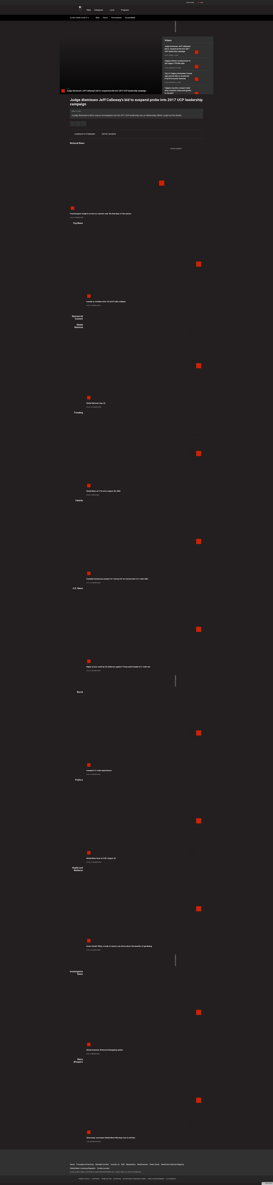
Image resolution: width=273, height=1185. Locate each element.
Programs (125, 10)
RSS (122, 1164)
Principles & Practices (85, 1164)
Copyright (96, 1179)
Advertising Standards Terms (134, 1179)
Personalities (116, 18)
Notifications (142, 1164)
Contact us (115, 1164)
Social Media (130, 18)
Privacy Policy (84, 1179)
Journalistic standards (84, 134)
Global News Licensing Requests (82, 1168)
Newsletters (131, 1164)
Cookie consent (103, 1168)
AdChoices (268, 1183)
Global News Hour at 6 (79, 18)
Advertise (117, 1179)
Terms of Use (107, 1179)
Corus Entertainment (156, 1179)
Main (98, 18)
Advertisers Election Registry (172, 1164)
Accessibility (171, 1179)
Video (88, 10)
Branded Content (102, 1164)
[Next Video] (160, 183)
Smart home (154, 1164)
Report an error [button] (109, 134)
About (105, 18)
